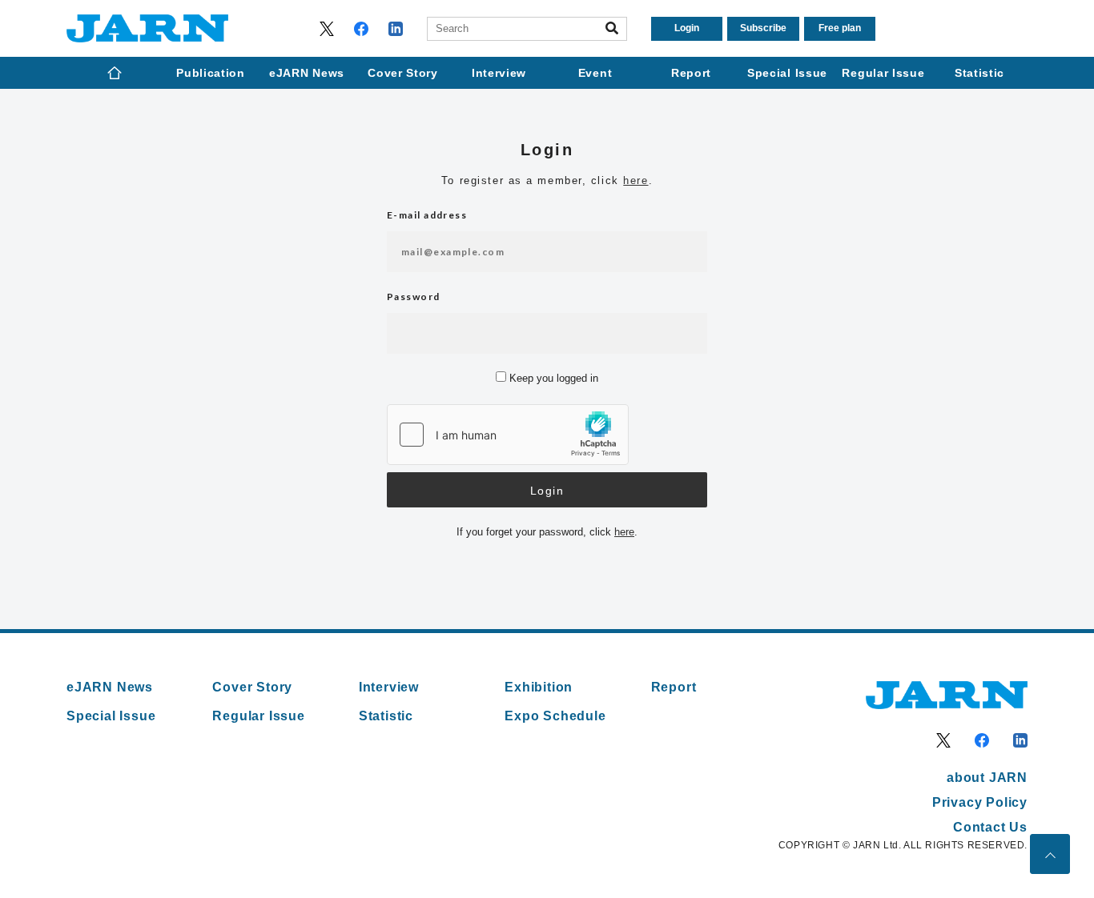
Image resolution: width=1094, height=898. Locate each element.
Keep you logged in (552, 378)
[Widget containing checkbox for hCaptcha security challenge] (508, 434)
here (635, 180)
